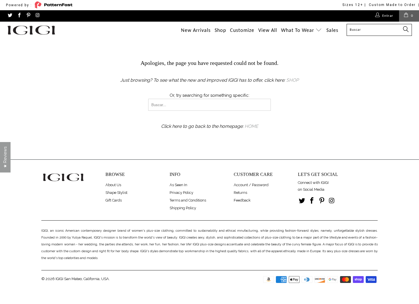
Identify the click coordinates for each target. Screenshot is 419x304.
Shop (220, 30)
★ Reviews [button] (5, 157)
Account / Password (251, 185)
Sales (332, 30)
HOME (251, 126)
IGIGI (59, 279)
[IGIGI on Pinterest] (28, 16)
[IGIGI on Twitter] (9, 16)
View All (267, 30)
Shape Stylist (116, 192)
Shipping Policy (183, 208)
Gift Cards (113, 200)
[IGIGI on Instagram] (37, 16)
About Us (113, 185)
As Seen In (178, 185)
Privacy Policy (181, 192)
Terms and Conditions (188, 200)
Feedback (242, 200)
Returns (240, 192)
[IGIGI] (36, 30)
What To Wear (298, 30)
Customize (242, 30)
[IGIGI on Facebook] (18, 16)
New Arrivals (196, 30)
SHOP (292, 80)
